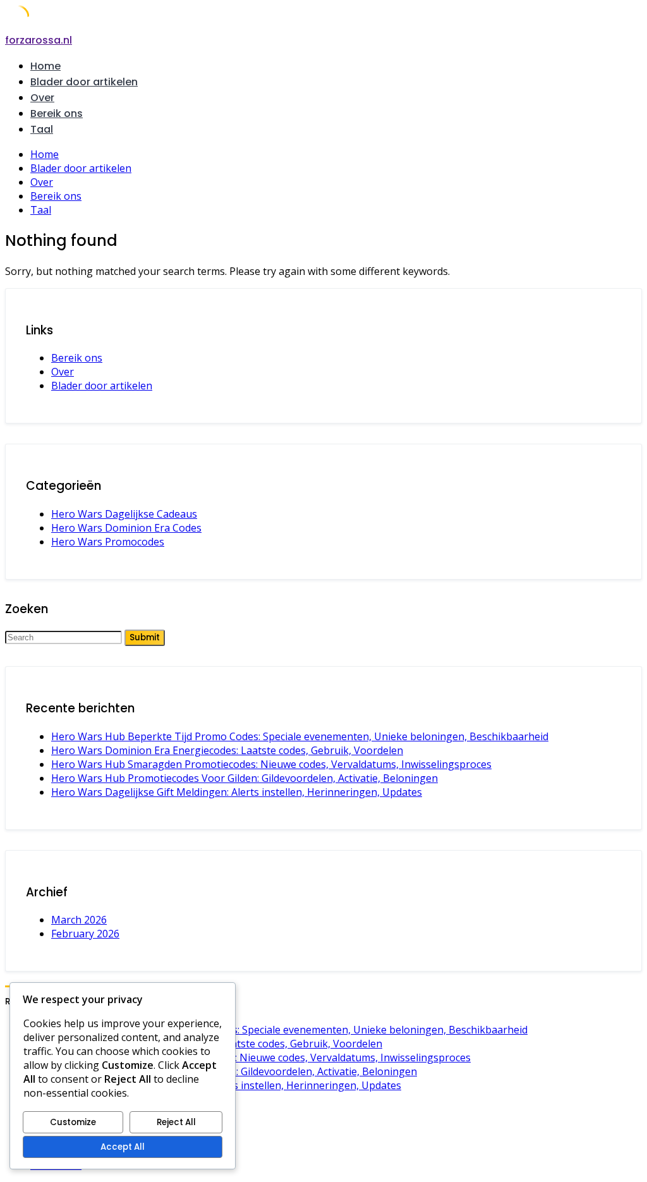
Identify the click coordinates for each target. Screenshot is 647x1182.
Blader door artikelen (84, 82)
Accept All (122, 1147)
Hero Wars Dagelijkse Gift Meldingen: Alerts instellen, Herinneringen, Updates (236, 792)
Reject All (176, 1122)
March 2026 (79, 920)
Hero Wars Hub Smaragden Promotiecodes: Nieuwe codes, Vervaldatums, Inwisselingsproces (271, 764)
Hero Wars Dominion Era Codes (126, 528)
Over (42, 97)
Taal (41, 129)
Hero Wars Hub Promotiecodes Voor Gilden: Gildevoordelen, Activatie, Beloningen (244, 778)
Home (45, 66)
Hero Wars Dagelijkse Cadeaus (124, 514)
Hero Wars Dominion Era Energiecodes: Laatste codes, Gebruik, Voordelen (227, 750)
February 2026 (85, 934)
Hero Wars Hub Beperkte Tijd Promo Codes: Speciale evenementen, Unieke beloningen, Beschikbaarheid (299, 736)
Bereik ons (56, 113)
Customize (73, 1122)
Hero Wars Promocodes (107, 542)
